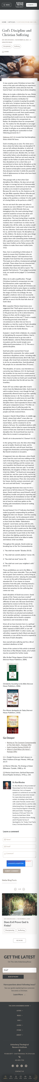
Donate (30, 5)
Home (4, 22)
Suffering (17, 46)
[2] (4, 766)
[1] (4, 757)
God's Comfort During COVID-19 (19, 747)
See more (19, 940)
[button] (5, 1077)
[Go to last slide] (15, 889)
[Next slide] (24, 889)
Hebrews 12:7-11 (9, 137)
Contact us (19, 1071)
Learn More (19, 994)
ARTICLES (11, 22)
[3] (4, 772)
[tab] (9, 881)
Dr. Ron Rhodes (8, 40)
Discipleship (7, 46)
